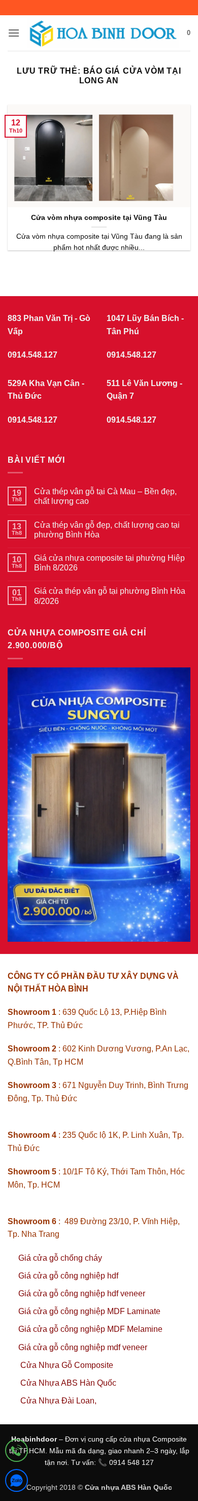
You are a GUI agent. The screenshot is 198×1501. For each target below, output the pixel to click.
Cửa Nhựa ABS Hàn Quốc (68, 1383)
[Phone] (16, 1452)
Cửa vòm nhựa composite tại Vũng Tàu (99, 217)
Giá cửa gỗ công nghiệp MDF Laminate (89, 1311)
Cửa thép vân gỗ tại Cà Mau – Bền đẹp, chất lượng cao (105, 496)
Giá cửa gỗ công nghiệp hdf (68, 1275)
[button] (14, 32)
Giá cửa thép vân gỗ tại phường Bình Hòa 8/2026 (109, 596)
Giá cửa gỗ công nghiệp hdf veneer (81, 1293)
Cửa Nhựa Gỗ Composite (67, 1365)
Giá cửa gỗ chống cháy (60, 1258)
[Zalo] (16, 1482)
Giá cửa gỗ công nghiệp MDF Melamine (90, 1329)
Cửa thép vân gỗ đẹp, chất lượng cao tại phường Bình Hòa (107, 530)
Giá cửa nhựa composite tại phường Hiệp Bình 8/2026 (109, 563)
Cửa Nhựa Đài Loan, (58, 1400)
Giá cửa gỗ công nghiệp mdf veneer (82, 1347)
